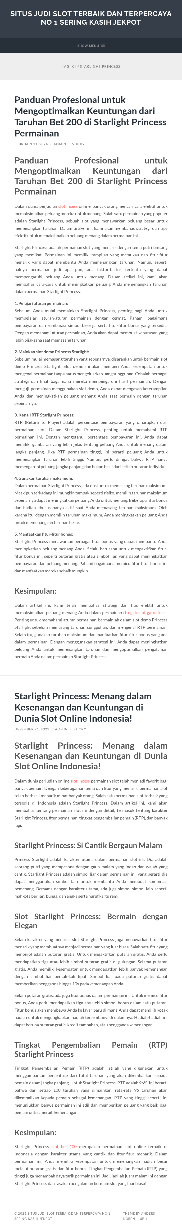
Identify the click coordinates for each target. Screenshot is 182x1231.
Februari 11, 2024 (31, 144)
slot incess (68, 206)
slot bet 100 (64, 1146)
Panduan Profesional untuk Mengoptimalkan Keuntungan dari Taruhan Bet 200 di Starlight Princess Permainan (90, 116)
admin (60, 144)
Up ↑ (144, 1219)
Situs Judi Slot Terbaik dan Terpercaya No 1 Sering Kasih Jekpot (91, 17)
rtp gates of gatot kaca (144, 612)
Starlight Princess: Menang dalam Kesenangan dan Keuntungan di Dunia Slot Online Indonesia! (83, 707)
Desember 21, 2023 (31, 729)
